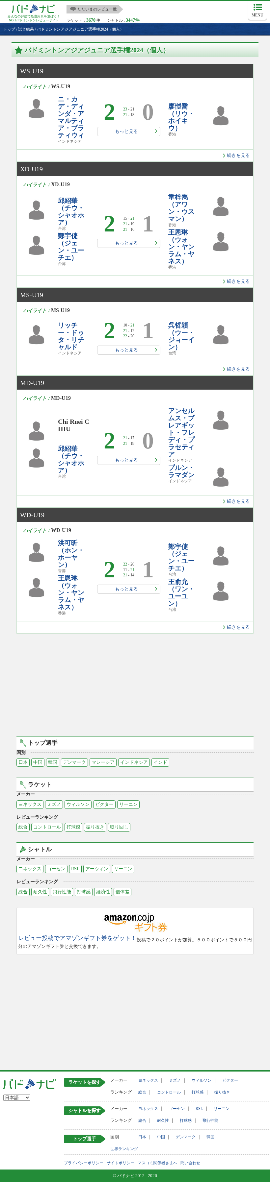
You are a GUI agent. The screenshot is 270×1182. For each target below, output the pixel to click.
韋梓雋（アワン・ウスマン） (181, 207)
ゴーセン (56, 868)
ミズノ (54, 804)
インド (160, 762)
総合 (23, 827)
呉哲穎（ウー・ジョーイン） (181, 336)
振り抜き (95, 827)
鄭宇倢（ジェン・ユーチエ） (71, 246)
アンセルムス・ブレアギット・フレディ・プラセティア (181, 432)
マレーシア (103, 762)
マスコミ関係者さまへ (157, 1163)
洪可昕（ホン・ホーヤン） (71, 553)
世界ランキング (124, 1148)
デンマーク (74, 762)
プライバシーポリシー (83, 1163)
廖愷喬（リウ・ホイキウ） (181, 117)
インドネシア (134, 762)
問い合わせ (190, 1163)
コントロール (47, 827)
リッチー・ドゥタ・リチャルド (71, 336)
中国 (37, 762)
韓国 (52, 762)
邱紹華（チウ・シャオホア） (71, 211)
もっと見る (126, 131)
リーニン (128, 804)
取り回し (119, 827)
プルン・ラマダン (181, 471)
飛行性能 (62, 891)
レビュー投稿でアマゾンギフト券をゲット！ (77, 938)
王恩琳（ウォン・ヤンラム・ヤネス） (181, 247)
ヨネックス (29, 804)
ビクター (104, 804)
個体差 (122, 891)
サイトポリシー (120, 1163)
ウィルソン (78, 804)
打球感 (73, 827)
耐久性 (40, 891)
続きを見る (238, 155)
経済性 (103, 891)
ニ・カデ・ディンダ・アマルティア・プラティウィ (71, 117)
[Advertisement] (135, 680)
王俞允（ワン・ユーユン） (181, 592)
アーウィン (96, 868)
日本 (23, 762)
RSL (75, 868)
